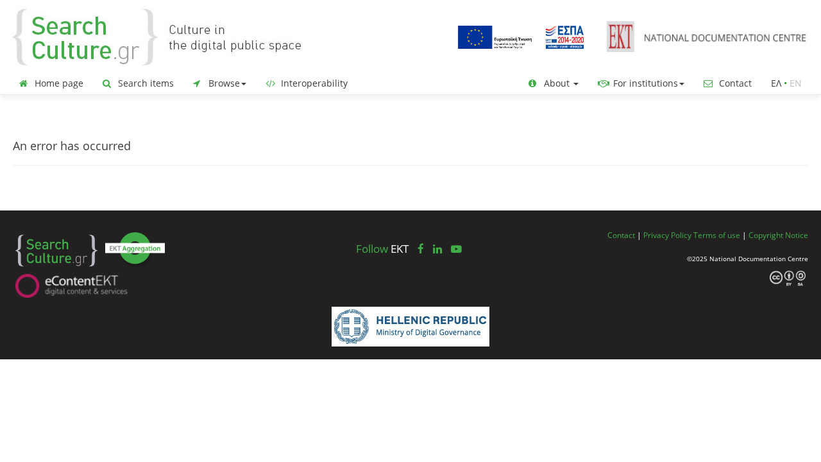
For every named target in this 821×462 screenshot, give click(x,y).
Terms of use (716, 235)
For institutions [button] (644, 83)
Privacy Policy (667, 235)
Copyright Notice (778, 235)
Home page (57, 83)
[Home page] (167, 36)
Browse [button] (223, 83)
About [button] (556, 83)
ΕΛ (776, 83)
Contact (734, 83)
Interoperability (313, 83)
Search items (144, 83)
